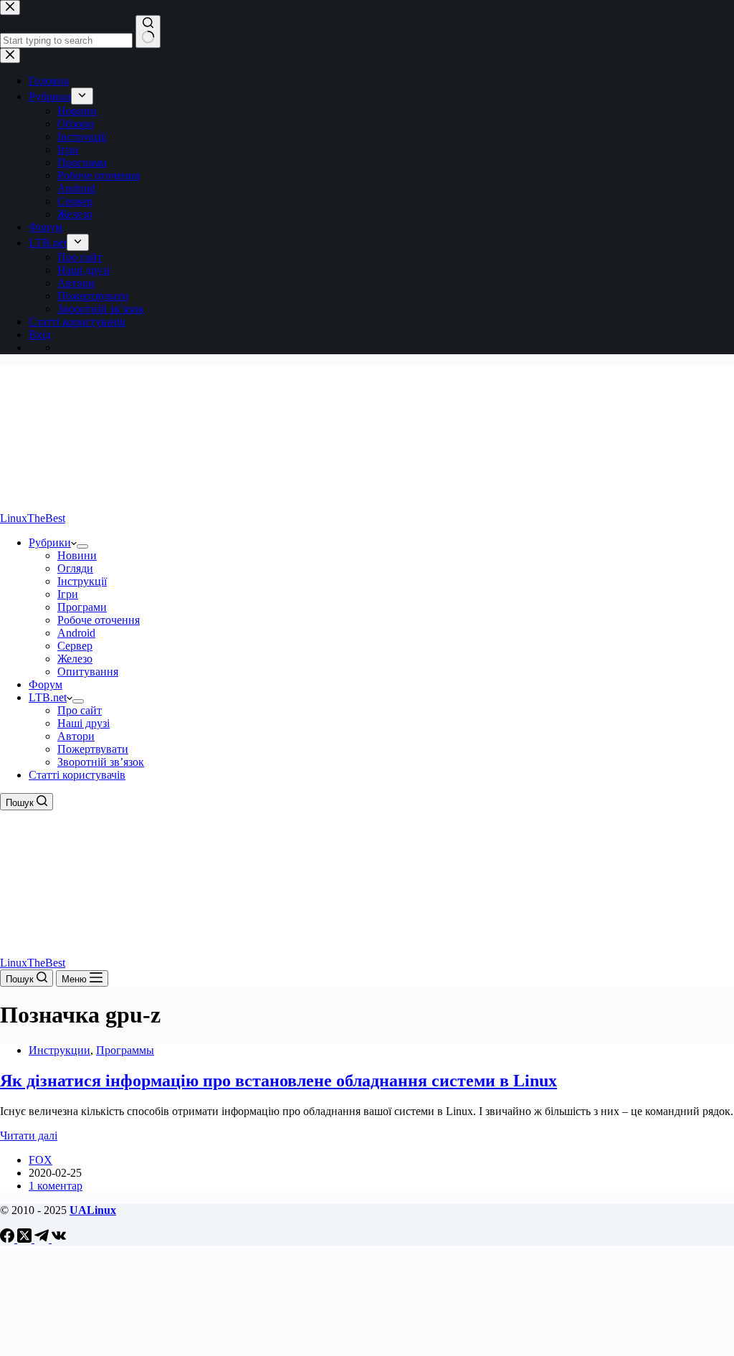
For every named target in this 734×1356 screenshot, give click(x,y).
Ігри (67, 594)
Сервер (74, 646)
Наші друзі (83, 723)
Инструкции (59, 1050)
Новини (77, 555)
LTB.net (48, 697)
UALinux (93, 1210)
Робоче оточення (98, 620)
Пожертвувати (92, 749)
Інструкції (82, 581)
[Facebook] (8, 1239)
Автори (76, 736)
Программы (125, 1050)
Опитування (87, 671)
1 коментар (55, 1186)
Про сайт (79, 710)
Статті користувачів (77, 775)
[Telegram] (43, 1239)
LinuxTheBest (32, 518)
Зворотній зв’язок (100, 762)
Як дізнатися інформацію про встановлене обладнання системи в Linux (278, 1080)
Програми (82, 607)
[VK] (59, 1239)
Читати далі (28, 1135)
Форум (45, 684)
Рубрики (50, 542)
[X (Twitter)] (25, 1239)
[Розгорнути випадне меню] (82, 546)
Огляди (75, 568)
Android (76, 633)
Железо (74, 659)
